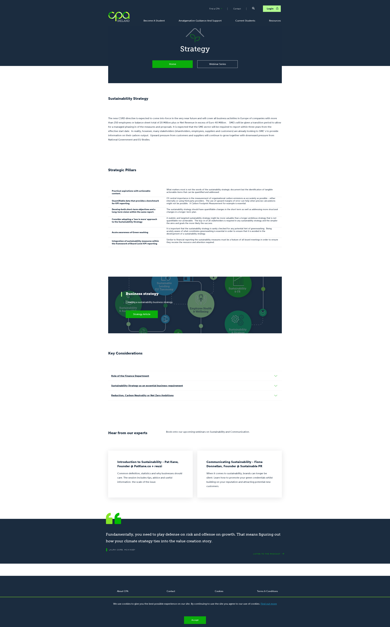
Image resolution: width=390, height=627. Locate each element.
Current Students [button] (245, 20)
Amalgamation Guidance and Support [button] (200, 20)
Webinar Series (217, 64)
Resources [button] (275, 20)
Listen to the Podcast (266, 554)
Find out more (269, 603)
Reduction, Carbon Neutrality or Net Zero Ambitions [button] (142, 395)
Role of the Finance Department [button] (130, 375)
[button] (253, 8)
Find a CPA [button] (218, 9)
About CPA (122, 591)
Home (172, 64)
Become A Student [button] (154, 20)
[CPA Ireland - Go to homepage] (118, 16)
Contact (237, 8)
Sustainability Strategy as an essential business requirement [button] (147, 385)
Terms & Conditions (267, 591)
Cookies (219, 591)
